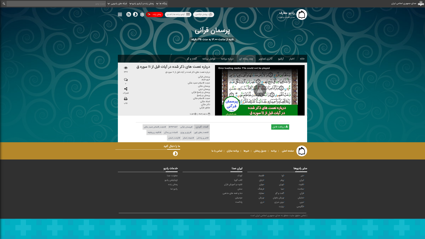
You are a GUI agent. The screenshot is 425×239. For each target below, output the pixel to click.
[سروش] (135, 15)
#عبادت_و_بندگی (171, 132)
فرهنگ (261, 189)
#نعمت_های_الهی (201, 132)
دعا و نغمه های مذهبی (232, 193)
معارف (261, 193)
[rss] (128, 15)
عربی (302, 202)
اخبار (291, 59)
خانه (302, 59)
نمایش (301, 198)
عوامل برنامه (208, 59)
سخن (240, 189)
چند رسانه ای (246, 59)
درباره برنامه (227, 59)
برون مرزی (279, 202)
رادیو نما (174, 189)
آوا (283, 176)
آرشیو (281, 59)
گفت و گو (192, 59)
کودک (239, 176)
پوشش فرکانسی (201, 14)
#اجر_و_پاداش (203, 138)
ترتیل (261, 180)
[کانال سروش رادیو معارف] (175, 154)
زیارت (281, 206)
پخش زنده (157, 14)
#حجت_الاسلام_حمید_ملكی (155, 127)
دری (262, 202)
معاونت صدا (172, 176)
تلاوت (301, 184)
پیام (282, 180)
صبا (282, 189)
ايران (301, 180)
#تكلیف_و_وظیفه (154, 132)
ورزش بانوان (278, 198)
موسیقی (238, 198)
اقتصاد (261, 176)
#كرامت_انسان (174, 138)
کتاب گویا (238, 180)
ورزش (261, 198)
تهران (281, 184)
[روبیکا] (142, 15)
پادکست (238, 202)
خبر (302, 176)
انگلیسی (300, 206)
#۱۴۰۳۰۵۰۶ (173, 127)
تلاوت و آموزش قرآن (233, 184)
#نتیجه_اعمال (188, 138)
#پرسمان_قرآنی (186, 127)
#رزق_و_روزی (185, 132)
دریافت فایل (279, 127)
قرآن (302, 193)
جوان (261, 184)
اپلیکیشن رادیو (171, 180)
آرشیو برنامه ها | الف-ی (176, 14)
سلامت (301, 189)
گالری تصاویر (265, 59)
